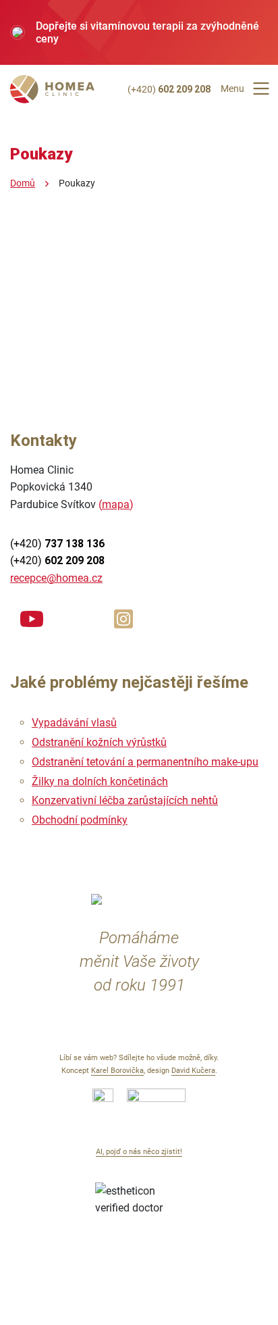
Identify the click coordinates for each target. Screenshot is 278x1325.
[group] (139, 32)
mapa (116, 504)
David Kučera (193, 1070)
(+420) (169, 89)
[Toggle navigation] (261, 88)
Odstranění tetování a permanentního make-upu (145, 761)
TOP (139, 1292)
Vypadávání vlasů (74, 722)
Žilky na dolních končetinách (100, 781)
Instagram (123, 617)
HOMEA (52, 91)
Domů (22, 183)
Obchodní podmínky (80, 820)
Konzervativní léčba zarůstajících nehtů (125, 800)
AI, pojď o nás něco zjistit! (139, 1151)
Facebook (77, 617)
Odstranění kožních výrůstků (99, 742)
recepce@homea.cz (56, 578)
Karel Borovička (117, 1070)
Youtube (31, 617)
